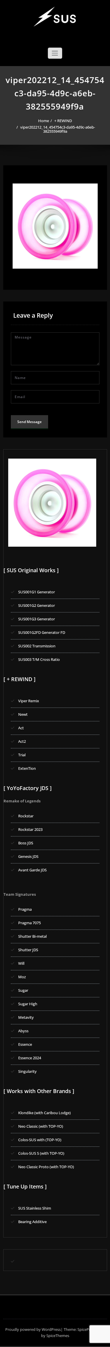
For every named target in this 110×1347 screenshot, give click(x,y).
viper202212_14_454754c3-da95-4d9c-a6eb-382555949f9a (57, 129)
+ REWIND (63, 120)
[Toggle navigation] (55, 53)
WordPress (51, 1329)
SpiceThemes (57, 1335)
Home (43, 120)
